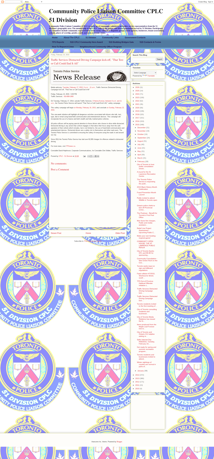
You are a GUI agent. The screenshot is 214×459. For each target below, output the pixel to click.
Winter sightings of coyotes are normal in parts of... (146, 364)
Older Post (120, 233)
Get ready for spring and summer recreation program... (146, 349)
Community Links (110, 38)
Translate (151, 76)
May (139, 151)
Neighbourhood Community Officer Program (101, 47)
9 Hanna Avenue (98, 101)
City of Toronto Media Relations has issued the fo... (146, 319)
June (139, 148)
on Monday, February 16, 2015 (85, 108)
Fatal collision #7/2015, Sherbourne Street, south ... (146, 276)
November (141, 131)
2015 (137, 125)
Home (55, 38)
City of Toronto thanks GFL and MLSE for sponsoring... (145, 253)
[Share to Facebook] (95, 156)
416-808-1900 (68, 96)
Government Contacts (135, 38)
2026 (137, 87)
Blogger (119, 442)
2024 (137, 94)
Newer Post (56, 233)
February (141, 161)
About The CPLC (72, 38)
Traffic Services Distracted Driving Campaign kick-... (147, 291)
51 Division (91, 38)
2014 (137, 375)
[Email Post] (84, 156)
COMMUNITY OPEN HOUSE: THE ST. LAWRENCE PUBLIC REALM (146, 244)
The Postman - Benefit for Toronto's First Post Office (147, 215)
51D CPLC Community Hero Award (86, 42)
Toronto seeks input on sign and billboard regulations (146, 268)
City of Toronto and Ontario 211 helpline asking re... (146, 334)
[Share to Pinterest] (98, 156)
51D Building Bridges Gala (121, 42)
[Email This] (88, 156)
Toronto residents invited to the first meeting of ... (147, 305)
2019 (137, 111)
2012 (137, 382)
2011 (137, 385)
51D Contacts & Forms (150, 42)
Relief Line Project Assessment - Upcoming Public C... (146, 230)
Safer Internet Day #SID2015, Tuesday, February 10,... (146, 342)
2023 (137, 97)
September (142, 138)
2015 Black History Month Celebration (147, 188)
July (139, 144)
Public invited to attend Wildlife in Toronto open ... (147, 200)
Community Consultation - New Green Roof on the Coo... (147, 261)
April (139, 155)
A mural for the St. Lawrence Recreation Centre (146, 174)
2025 (137, 91)
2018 (137, 114)
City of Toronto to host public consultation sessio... (145, 166)
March (140, 158)
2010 (137, 389)
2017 (137, 118)
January (140, 371)
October (140, 134)
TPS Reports (58, 42)
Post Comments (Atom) (92, 241)
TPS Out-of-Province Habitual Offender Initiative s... (145, 283)
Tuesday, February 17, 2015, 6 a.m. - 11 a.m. (79, 87)
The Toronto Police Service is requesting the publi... (146, 181)
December (141, 128)
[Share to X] (93, 156)
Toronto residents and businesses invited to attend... (146, 357)
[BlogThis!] (91, 156)
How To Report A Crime (63, 47)
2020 (137, 108)
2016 (137, 121)
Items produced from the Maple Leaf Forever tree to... (146, 327)
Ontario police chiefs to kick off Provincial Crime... (146, 208)
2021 (137, 104)
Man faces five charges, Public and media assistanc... (146, 223)
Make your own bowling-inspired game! (146, 237)
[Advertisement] (148, 411)
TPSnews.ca (70, 146)
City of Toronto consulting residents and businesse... (147, 311)
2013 (137, 378)
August (140, 141)
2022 (137, 101)
